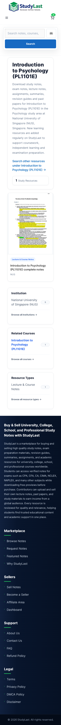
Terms (11, 679)
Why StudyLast (17, 563)
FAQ (9, 648)
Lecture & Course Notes (23, 387)
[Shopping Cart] (52, 18)
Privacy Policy (16, 686)
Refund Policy (16, 656)
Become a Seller (18, 594)
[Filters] (51, 33)
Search (30, 43)
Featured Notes (17, 556)
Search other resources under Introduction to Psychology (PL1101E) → (29, 165)
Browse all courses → (22, 359)
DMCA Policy (15, 694)
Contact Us (14, 640)
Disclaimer (14, 702)
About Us (13, 633)
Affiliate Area (16, 602)
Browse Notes (16, 541)
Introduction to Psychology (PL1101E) (22, 345)
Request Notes (17, 548)
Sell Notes (14, 587)
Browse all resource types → (26, 399)
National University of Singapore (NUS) (24, 302)
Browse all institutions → (24, 314)
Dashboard (14, 609)
